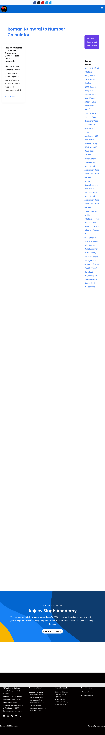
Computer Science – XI (36, 703)
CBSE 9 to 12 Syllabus (61, 692)
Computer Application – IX (37, 692)
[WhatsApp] (20, 716)
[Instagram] (8, 716)
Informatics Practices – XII (37, 711)
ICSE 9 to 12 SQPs (60, 704)
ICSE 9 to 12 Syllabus (61, 702)
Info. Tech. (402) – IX (36, 697)
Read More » (10, 96)
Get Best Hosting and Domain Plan (92, 42)
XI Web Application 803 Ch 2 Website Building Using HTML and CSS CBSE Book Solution (91, 143)
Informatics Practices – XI (37, 708)
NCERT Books (59, 697)
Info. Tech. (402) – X (35, 700)
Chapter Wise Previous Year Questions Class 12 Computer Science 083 (91, 120)
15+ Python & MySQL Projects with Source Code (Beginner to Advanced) (91, 245)
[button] (102, 8)
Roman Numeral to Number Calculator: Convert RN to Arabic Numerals (13, 54)
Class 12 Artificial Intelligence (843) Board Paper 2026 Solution (91, 75)
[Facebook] (4, 716)
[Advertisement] (91, 330)
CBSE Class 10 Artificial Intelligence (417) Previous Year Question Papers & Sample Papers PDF (91, 222)
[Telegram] (12, 716)
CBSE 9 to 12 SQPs (61, 694)
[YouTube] (16, 716)
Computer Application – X (37, 695)
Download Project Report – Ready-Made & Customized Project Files (91, 279)
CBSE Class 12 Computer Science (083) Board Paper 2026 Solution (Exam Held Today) (90, 98)
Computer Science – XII (36, 705)
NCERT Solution (60, 699)
